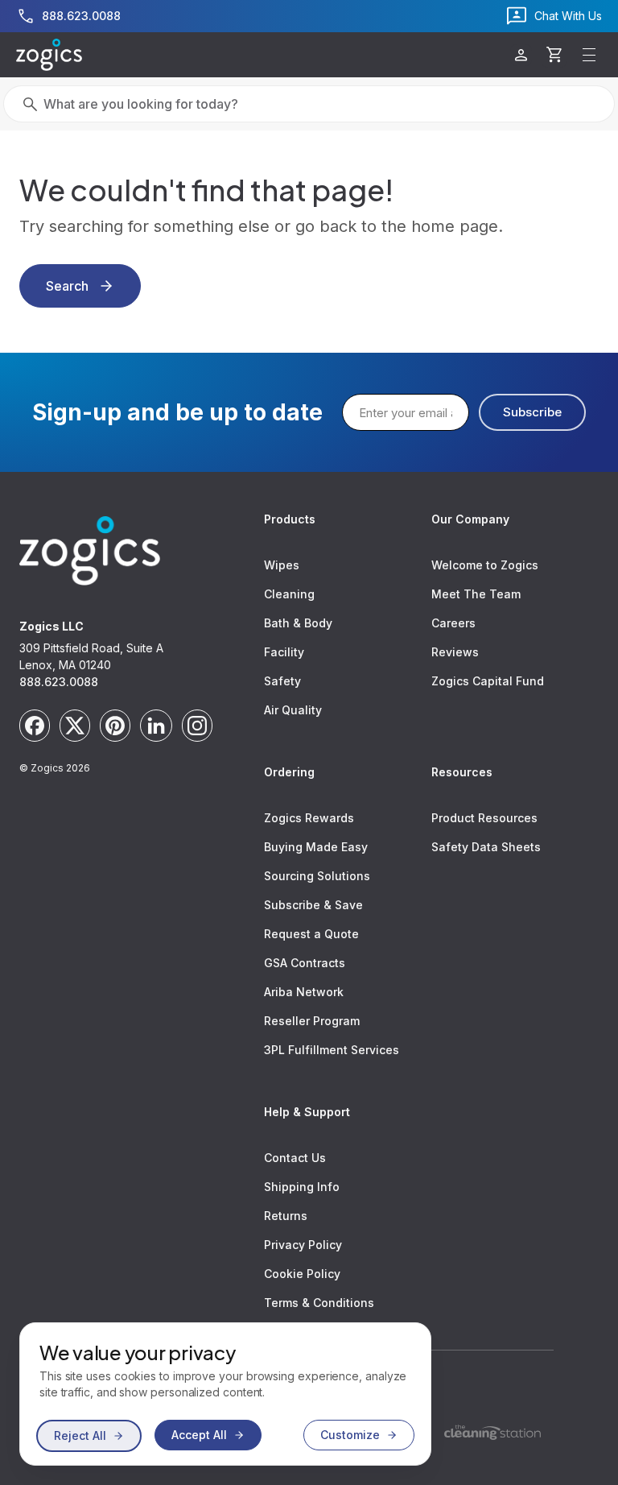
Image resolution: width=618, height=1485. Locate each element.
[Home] (49, 55)
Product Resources (484, 818)
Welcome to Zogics (484, 565)
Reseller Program (312, 1021)
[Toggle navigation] (589, 55)
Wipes (281, 565)
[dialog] (225, 1394)
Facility (284, 652)
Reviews (455, 652)
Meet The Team (476, 594)
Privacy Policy (303, 1244)
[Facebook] (34, 725)
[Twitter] (75, 725)
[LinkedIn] (156, 725)
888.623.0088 (58, 682)
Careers (453, 623)
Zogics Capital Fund (487, 681)
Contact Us (295, 1157)
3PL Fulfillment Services (331, 1050)
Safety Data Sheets (486, 847)
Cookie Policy (302, 1273)
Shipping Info (302, 1186)
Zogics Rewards (309, 818)
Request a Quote (311, 934)
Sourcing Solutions (317, 876)
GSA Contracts (304, 963)
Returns (285, 1215)
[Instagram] (197, 725)
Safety (282, 681)
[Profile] (521, 55)
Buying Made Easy (316, 847)
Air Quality (293, 710)
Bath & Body (298, 623)
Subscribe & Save (313, 905)
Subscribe (532, 412)
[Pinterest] (115, 725)
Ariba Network (304, 992)
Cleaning (289, 594)
